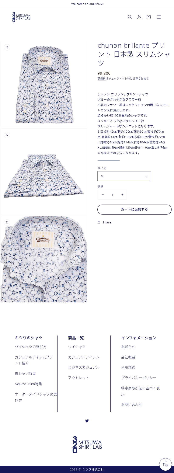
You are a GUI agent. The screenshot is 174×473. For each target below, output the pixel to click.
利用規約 (128, 367)
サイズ (102, 168)
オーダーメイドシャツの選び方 (36, 397)
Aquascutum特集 (28, 384)
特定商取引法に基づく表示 (140, 391)
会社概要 (128, 357)
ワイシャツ (77, 346)
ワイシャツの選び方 (30, 346)
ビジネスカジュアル (84, 367)
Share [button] (106, 222)
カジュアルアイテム (83, 357)
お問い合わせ (131, 404)
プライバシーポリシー (138, 377)
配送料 (102, 78)
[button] (158, 17)
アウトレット (78, 377)
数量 (100, 186)
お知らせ (128, 346)
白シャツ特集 (25, 373)
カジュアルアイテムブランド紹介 (34, 360)
